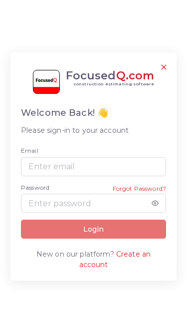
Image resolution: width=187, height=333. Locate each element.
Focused (110, 78)
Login (93, 229)
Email (29, 150)
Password (35, 187)
